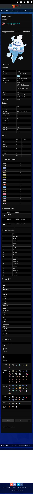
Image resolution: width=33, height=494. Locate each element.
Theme (14, 487)
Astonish (15, 240)
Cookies (16, 489)
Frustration (5, 305)
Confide (4, 335)
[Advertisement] (16, 466)
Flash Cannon (6, 333)
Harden (14, 238)
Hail (14, 268)
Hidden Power (6, 289)
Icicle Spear (15, 236)
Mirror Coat (15, 270)
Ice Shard (5, 402)
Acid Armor (15, 263)
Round (4, 319)
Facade (4, 312)
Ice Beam (15, 266)
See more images (6, 64)
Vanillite (9, 214)
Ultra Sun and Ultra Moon (8, 31)
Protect (4, 301)
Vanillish (9, 219)
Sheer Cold (15, 275)
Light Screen (6, 298)
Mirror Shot (15, 261)
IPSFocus (10, 487)
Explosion (5, 321)
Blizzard (15, 272)
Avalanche (15, 256)
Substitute (5, 330)
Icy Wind (15, 252)
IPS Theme (4, 487)
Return (4, 308)
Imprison (5, 364)
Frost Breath (6, 324)
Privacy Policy (21, 487)
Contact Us (27, 487)
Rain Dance (5, 303)
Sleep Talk (5, 328)
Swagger (5, 326)
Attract (4, 317)
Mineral (18, 99)
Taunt (14, 259)
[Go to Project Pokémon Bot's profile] (3, 23)
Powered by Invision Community (16, 490)
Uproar (14, 243)
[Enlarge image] (16, 48)
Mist (14, 254)
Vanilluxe (9, 224)
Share (8, 420)
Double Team (6, 310)
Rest (4, 314)
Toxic (4, 285)
